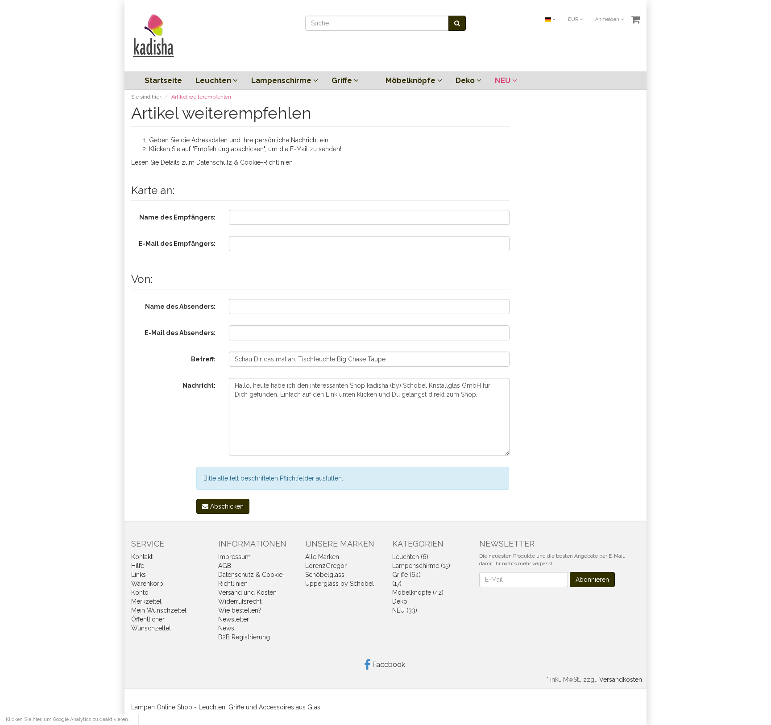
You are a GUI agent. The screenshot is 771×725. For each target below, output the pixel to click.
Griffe (343, 80)
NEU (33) (404, 610)
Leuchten (214, 80)
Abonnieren (592, 579)
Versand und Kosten (247, 592)
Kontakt (142, 556)
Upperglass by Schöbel (339, 583)
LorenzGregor (326, 565)
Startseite (163, 80)
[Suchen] (457, 23)
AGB (224, 565)
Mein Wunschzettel (159, 610)
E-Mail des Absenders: (180, 332)
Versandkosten (620, 679)
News (226, 628)
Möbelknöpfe (411, 80)
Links (138, 574)
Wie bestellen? (239, 610)
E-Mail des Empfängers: (177, 243)
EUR (574, 19)
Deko (466, 80)
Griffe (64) (406, 574)
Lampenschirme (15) (421, 565)
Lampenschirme (282, 80)
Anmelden (608, 19)
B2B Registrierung (244, 637)
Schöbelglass (324, 574)
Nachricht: (199, 385)
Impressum (234, 556)
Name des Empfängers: (177, 217)
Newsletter (233, 619)
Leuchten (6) (410, 556)
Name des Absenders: (180, 306)
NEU (503, 80)
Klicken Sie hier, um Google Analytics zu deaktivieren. (67, 719)
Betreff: (203, 359)
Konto (140, 592)
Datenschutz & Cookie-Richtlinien (244, 162)
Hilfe (137, 565)
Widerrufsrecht (239, 601)
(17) (397, 583)
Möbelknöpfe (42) (418, 592)
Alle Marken (322, 556)
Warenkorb (147, 583)
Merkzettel (146, 601)
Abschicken (226, 506)
